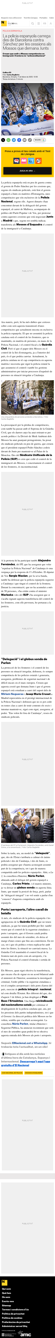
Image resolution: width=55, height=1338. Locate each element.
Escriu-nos (8, 1301)
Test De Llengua (31, 18)
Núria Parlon (20, 1024)
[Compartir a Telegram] (14, 140)
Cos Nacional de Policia (12, 1073)
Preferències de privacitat (16, 1322)
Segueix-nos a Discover (11, 18)
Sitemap (6, 1306)
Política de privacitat (13, 1314)
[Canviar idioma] (45, 23)
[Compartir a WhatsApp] (8, 140)
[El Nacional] (4, 23)
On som (6, 1297)
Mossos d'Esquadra (33, 1073)
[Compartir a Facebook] (19, 140)
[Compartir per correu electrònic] (25, 140)
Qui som (6, 1289)
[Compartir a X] (3, 140)
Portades (43, 18)
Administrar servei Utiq (14, 1326)
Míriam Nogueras (12, 694)
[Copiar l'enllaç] (30, 140)
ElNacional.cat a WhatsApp (29, 1043)
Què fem (6, 1293)
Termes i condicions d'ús (15, 1310)
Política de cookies (12, 1318)
